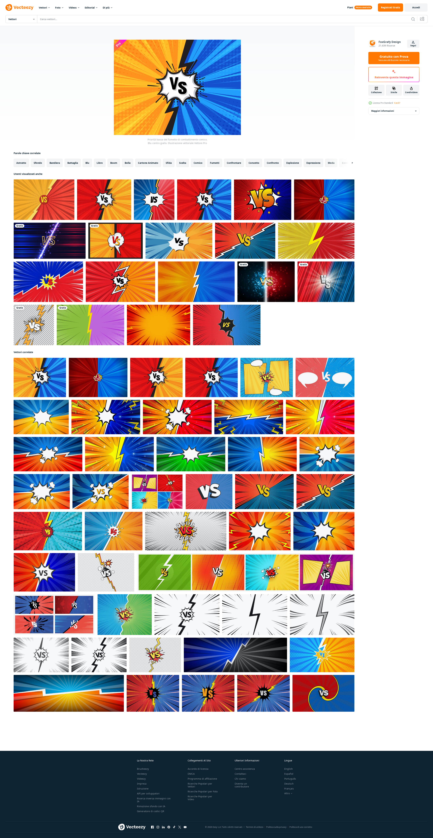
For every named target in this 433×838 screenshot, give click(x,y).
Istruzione (143, 788)
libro (100, 162)
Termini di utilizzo (254, 826)
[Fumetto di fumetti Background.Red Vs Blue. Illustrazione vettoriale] (204, 199)
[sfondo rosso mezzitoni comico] (158, 325)
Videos (73, 7)
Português (290, 778)
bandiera (55, 162)
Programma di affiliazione (202, 778)
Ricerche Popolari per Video (200, 798)
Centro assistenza (245, 768)
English (288, 768)
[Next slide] (349, 163)
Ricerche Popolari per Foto (203, 791)
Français (289, 788)
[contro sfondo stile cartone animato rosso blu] (48, 281)
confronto (273, 162)
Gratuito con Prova (394, 58)
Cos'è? (397, 102)
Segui (413, 45)
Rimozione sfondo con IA (151, 806)
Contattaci (240, 773)
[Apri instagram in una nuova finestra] (158, 827)
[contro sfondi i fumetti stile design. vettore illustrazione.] (248, 417)
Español (288, 773)
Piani (350, 7)
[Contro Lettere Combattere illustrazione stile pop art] (154, 199)
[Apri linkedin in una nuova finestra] (163, 827)
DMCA (191, 773)
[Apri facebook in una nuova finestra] (152, 827)
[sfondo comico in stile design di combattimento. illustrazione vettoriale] (196, 281)
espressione (313, 162)
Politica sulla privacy (276, 826)
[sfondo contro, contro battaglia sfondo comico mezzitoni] (323, 693)
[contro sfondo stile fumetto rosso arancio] (120, 281)
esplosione (292, 162)
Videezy (141, 778)
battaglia (72, 162)
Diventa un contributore (242, 785)
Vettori (43, 7)
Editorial (90, 7)
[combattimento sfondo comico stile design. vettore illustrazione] (235, 655)
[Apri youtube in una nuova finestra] (185, 827)
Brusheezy (143, 768)
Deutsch (289, 783)
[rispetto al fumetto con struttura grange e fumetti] (325, 377)
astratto (21, 162)
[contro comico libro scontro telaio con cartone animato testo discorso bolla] (41, 417)
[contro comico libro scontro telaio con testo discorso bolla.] (105, 417)
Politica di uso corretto (300, 826)
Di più (106, 7)
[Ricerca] (413, 19)
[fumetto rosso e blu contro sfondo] (226, 325)
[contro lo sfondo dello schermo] (325, 281)
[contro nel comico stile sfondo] (113, 531)
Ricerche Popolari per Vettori (200, 785)
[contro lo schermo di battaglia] (266, 281)
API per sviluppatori (148, 793)
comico (198, 162)
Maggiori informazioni (382, 110)
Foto (58, 7)
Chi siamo (240, 778)
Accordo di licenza (198, 768)
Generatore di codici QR (150, 811)
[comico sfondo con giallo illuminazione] (153, 693)
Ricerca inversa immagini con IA (154, 800)
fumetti (214, 162)
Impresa (141, 783)
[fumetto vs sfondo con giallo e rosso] (316, 241)
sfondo (38, 162)
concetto (254, 162)
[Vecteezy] (19, 7)
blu (87, 162)
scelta (182, 162)
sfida (169, 162)
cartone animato (148, 162)
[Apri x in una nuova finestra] (179, 827)
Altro (287, 793)
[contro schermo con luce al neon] (50, 241)
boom (113, 162)
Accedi (416, 7)
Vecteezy (142, 773)
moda (331, 162)
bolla (127, 162)
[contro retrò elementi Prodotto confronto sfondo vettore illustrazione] (322, 655)
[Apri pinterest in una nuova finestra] (168, 827)
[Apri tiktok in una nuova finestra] (174, 827)
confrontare (234, 162)
